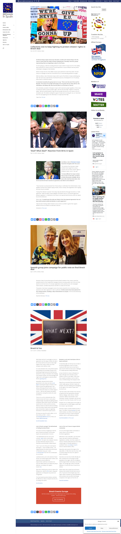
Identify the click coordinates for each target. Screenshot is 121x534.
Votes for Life (98, 1)
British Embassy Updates (7, 35)
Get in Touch (116, 1)
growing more (43, 378)
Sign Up (105, 1)
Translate (101, 38)
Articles (39, 51)
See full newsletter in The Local (66, 418)
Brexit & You (36, 348)
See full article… (39, 483)
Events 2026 (76, 1)
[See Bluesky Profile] (104, 135)
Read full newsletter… (64, 480)
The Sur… (48, 295)
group (73, 410)
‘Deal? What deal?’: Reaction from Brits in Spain (52, 151)
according (70, 445)
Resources (90, 1)
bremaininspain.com (98, 120)
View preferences (113, 528)
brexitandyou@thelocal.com (43, 416)
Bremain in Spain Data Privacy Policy (94, 531)
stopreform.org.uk (96, 149)
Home (4, 22)
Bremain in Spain (75, 162)
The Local (44, 208)
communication (40, 452)
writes (42, 438)
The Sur (43, 97)
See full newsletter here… (42, 421)
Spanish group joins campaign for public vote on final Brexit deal (58, 268)
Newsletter (43, 350)
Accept (90, 528)
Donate (110, 1)
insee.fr (75, 445)
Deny (102, 528)
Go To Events (58, 499)
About (69, 1)
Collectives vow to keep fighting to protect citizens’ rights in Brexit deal (58, 48)
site (41, 467)
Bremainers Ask (83, 1)
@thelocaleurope (43, 418)
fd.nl (40, 440)
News (43, 51)
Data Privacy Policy (35, 521)
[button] (118, 521)
